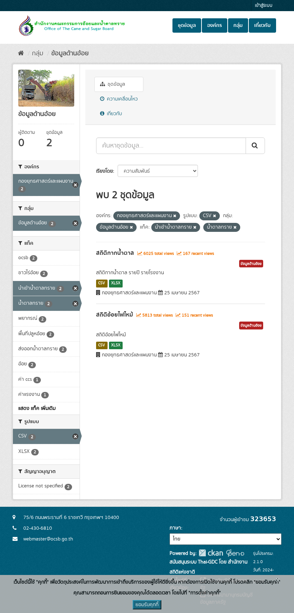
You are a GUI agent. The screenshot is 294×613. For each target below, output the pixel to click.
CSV (101, 283)
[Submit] (255, 145)
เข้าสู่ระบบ (263, 5)
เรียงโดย (104, 171)
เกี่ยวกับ (262, 25)
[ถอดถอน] (174, 216)
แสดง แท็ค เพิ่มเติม (37, 408)
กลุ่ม (238, 25)
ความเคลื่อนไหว (121, 99)
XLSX (115, 283)
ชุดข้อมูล (187, 25)
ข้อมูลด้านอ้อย (70, 53)
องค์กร (214, 25)
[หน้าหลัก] (21, 53)
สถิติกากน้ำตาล (115, 253)
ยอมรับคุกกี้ (147, 604)
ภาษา (175, 528)
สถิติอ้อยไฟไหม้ (114, 314)
